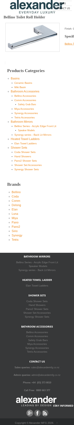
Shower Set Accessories (28, 165)
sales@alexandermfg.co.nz (45, 367)
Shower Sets (19, 147)
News (62, 3)
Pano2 (16, 226)
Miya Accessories (24, 108)
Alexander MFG (38, 422)
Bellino (16, 192)
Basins (15, 78)
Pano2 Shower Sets (25, 160)
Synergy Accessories (26, 113)
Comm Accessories (25, 100)
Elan (15, 209)
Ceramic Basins (23, 82)
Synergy (17, 235)
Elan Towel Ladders (25, 143)
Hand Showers (22, 156)
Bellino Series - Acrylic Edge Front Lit (35, 126)
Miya (15, 218)
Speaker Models (26, 130)
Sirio (15, 231)
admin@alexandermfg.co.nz (46, 375)
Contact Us (62, 8)
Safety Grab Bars (27, 104)
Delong (16, 205)
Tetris (15, 239)
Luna (15, 213)
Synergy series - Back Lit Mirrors (32, 134)
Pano (15, 222)
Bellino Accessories (25, 95)
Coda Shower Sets (25, 152)
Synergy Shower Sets (26, 169)
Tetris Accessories (24, 117)
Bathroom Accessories (25, 91)
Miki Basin (20, 87)
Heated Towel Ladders (25, 139)
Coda (15, 196)
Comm (16, 200)
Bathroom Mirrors (22, 121)
